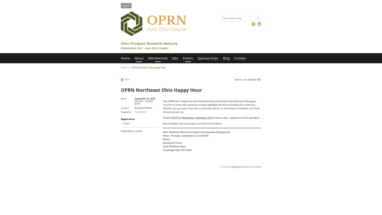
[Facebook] (253, 24)
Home (124, 67)
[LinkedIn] (259, 24)
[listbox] (248, 79)
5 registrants (141, 112)
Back (127, 79)
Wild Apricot (236, 167)
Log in (126, 5)
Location (125, 108)
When (123, 98)
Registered (126, 112)
